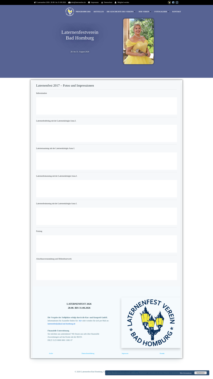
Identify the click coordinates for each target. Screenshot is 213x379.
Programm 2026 (83, 12)
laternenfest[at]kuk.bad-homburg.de (61, 324)
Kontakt (176, 12)
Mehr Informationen (186, 373)
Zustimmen (200, 373)
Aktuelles (98, 12)
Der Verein (144, 12)
